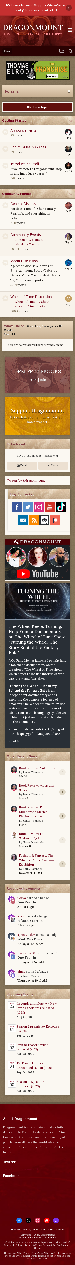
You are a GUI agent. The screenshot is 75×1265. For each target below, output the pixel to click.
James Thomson (33, 772)
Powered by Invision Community (37, 1237)
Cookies (60, 1229)
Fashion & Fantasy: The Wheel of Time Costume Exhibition (37, 859)
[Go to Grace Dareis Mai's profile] (14, 835)
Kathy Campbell (32, 869)
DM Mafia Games (26, 244)
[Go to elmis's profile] (13, 975)
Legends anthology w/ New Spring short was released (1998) (37, 1008)
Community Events (25, 235)
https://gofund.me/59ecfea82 (38, 734)
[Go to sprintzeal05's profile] (13, 938)
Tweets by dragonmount (20, 1169)
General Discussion (25, 204)
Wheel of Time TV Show (31, 302)
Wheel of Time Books (29, 306)
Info (43, 380)
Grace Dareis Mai (33, 842)
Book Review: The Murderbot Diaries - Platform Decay (34, 811)
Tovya (21, 898)
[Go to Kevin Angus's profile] (68, 205)
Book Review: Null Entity (37, 768)
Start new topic (37, 107)
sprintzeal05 (26, 935)
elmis (21, 971)
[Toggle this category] (71, 121)
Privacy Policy (30, 1229)
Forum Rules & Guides (28, 147)
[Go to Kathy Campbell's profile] (14, 857)
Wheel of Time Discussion (31, 297)
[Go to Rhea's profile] (13, 920)
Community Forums (16, 194)
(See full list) (11, 334)
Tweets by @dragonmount (26, 480)
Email (23, 465)
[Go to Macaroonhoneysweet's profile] (68, 149)
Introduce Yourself (24, 164)
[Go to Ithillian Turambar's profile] (68, 236)
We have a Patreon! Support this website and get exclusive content (35, 8)
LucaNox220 (26, 953)
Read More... (18, 741)
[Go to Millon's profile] (68, 132)
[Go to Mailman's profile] (68, 298)
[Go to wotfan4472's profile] (68, 262)
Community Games (28, 240)
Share (54, 465)
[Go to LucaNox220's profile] (13, 956)
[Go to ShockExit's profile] (68, 165)
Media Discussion (24, 261)
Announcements (23, 130)
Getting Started (14, 120)
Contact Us (47, 1229)
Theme (14, 1229)
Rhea (21, 916)
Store (33, 380)
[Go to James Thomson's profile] (14, 769)
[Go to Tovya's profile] (13, 901)
